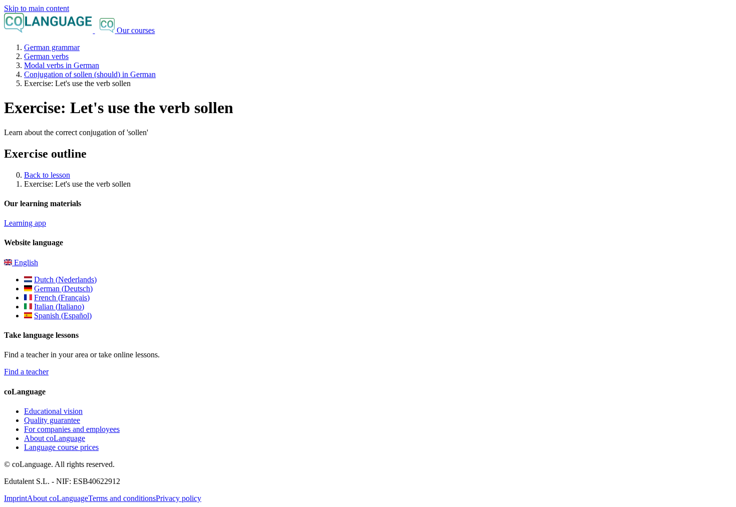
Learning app (25, 223)
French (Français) (62, 297)
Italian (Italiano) (59, 306)
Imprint (15, 498)
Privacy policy (178, 498)
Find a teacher (26, 371)
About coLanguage (54, 438)
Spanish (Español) (63, 315)
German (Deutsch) (63, 288)
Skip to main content (36, 8)
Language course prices (61, 447)
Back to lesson (47, 175)
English (25, 262)
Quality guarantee (52, 420)
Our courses (136, 30)
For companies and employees (72, 429)
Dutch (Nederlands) (65, 279)
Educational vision (53, 411)
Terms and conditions (122, 498)
